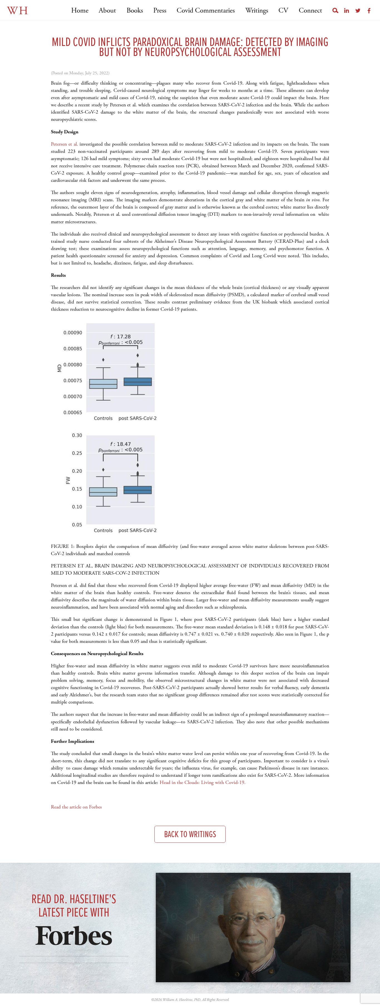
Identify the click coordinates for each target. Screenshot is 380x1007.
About (107, 10)
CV (283, 10)
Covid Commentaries (206, 10)
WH (18, 11)
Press (159, 10)
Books (135, 10)
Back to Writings (190, 835)
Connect (310, 10)
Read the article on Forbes (76, 807)
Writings (256, 10)
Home (79, 10)
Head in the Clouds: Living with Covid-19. (203, 782)
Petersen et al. (64, 144)
